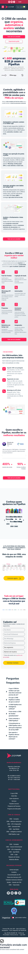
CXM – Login (14, 854)
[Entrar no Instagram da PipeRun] (14, 2)
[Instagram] (15, 893)
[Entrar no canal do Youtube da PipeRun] (12, 2)
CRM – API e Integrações (14, 824)
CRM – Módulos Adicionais (14, 821)
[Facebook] (19, 893)
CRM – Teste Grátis (14, 885)
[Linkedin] (8, 893)
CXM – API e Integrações (14, 849)
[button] (3, 7)
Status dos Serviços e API (14, 877)
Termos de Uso (14, 934)
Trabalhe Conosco (14, 803)
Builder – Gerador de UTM (14, 882)
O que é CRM (14, 793)
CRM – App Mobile (14, 829)
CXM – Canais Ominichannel (14, 847)
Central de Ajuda (14, 869)
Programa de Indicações (14, 809)
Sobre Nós (14, 796)
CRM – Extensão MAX (14, 826)
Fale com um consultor (14, 339)
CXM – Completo (14, 844)
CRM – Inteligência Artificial (14, 831)
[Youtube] (12, 893)
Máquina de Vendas (14, 857)
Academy (14, 872)
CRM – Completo (14, 819)
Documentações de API (14, 875)
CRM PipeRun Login (14, 834)
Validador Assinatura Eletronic (14, 880)
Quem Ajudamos (14, 798)
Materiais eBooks (14, 859)
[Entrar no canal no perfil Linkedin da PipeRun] (9, 2)
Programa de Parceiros (14, 806)
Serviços (14, 801)
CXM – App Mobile (14, 852)
